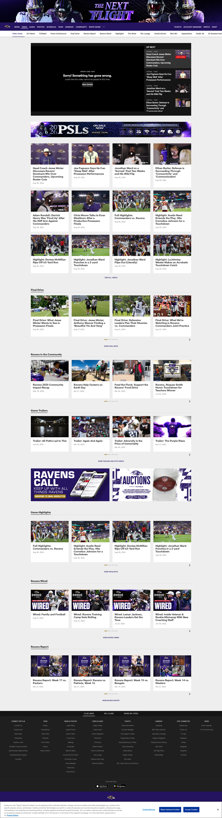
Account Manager (128, 729)
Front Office (45, 742)
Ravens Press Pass (97, 759)
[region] (111, 810)
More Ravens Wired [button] (111, 637)
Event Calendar (206, 725)
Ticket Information (127, 725)
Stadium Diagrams (158, 738)
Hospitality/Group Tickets (127, 742)
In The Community (206, 729)
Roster (45, 725)
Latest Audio (97, 729)
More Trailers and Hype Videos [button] (111, 461)
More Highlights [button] (111, 572)
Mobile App (183, 725)
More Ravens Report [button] (111, 700)
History (45, 746)
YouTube (183, 755)
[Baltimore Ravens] (111, 798)
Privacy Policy (12, 815)
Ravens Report (98, 746)
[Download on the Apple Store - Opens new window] (101, 786)
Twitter (183, 742)
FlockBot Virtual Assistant (18, 746)
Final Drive (97, 738)
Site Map (18, 759)
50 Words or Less (71, 759)
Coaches (45, 738)
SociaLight (70, 746)
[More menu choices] (104, 27)
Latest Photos (70, 729)
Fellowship (18, 738)
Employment (18, 729)
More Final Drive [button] (111, 346)
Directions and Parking (159, 742)
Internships (18, 734)
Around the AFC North (70, 755)
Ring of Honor (45, 751)
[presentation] (190, 340)
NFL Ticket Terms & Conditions (127, 763)
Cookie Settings (149, 810)
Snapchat (183, 751)
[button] (87, 84)
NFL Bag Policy (159, 751)
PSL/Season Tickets (128, 734)
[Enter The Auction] (152, 484)
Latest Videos (97, 725)
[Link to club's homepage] (7, 26)
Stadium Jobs (18, 742)
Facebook (183, 738)
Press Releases (71, 763)
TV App (183, 734)
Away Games (127, 751)
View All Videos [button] (111, 277)
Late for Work (70, 734)
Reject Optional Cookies (170, 810)
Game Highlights (97, 734)
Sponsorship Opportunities (18, 751)
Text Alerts (127, 759)
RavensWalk (159, 755)
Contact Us (18, 725)
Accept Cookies (191, 810)
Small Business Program (18, 755)
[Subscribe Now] (70, 484)
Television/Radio (97, 763)
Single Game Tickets (128, 738)
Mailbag (70, 742)
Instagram (183, 746)
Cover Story (71, 738)
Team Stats (45, 734)
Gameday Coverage (159, 734)
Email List (183, 729)
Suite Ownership (127, 746)
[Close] (218, 809)
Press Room (70, 772)
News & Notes (70, 751)
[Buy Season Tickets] (71, 129)
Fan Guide (158, 746)
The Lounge (98, 755)
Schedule (159, 725)
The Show (97, 742)
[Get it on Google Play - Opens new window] (119, 787)
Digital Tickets (127, 755)
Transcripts (70, 767)
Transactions (45, 729)
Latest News (71, 725)
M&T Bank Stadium (159, 729)
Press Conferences (97, 751)
